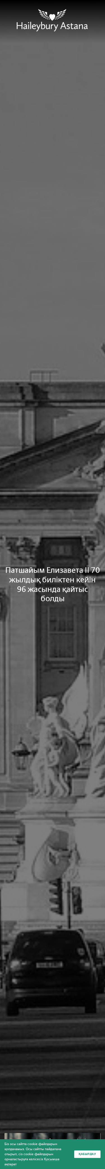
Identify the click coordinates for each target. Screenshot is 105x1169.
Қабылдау (87, 1154)
